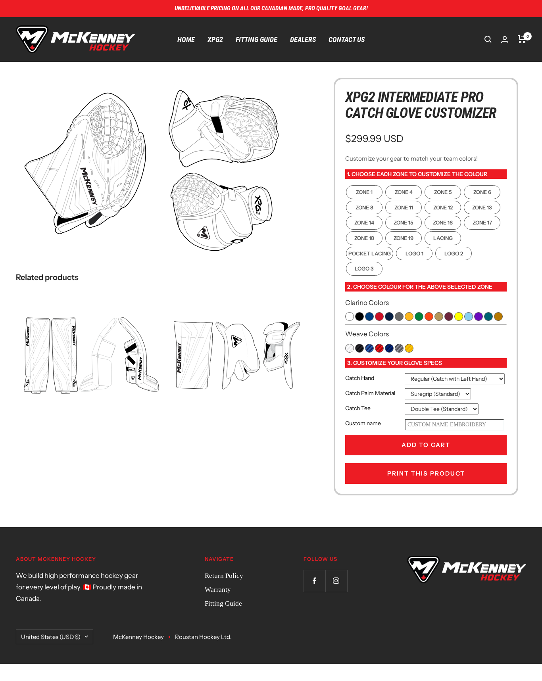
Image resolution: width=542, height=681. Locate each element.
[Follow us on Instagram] (336, 581)
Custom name (363, 423)
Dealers (303, 39)
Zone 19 (403, 238)
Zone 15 (403, 222)
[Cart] (522, 39)
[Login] (504, 39)
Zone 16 (443, 222)
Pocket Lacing (369, 253)
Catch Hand (359, 378)
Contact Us (347, 39)
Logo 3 (364, 268)
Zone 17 (482, 222)
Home (186, 39)
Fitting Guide (256, 39)
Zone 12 (443, 207)
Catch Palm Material (370, 393)
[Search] (488, 39)
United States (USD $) (51, 637)
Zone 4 (404, 192)
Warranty (218, 589)
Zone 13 (482, 207)
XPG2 (215, 39)
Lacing (443, 238)
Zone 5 (443, 192)
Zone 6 (482, 192)
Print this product (426, 473)
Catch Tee (358, 408)
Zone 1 (364, 192)
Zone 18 (364, 238)
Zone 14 (364, 222)
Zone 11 (403, 207)
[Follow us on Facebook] (314, 581)
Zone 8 (364, 207)
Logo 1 (414, 253)
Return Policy (224, 575)
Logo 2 (453, 253)
